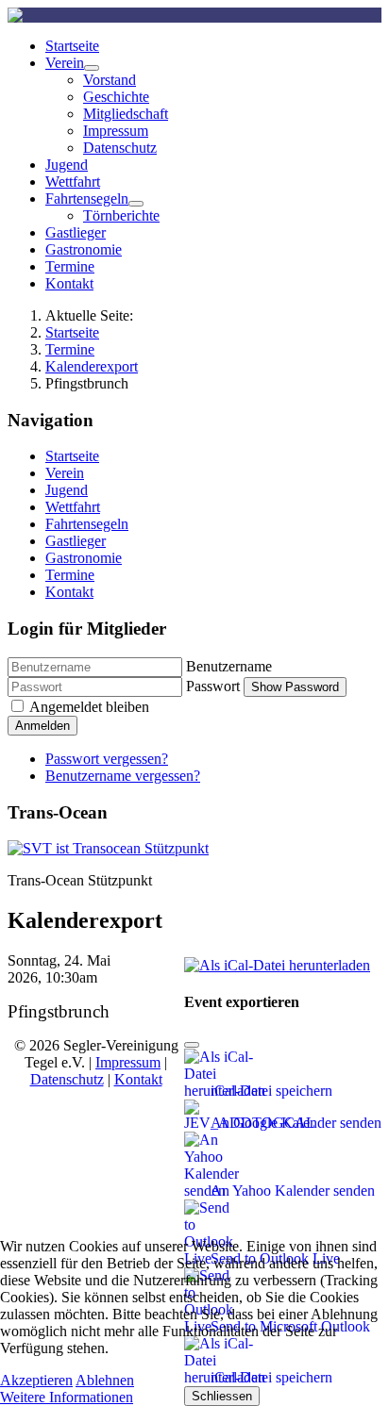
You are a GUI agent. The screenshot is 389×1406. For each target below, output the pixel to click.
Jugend (66, 165)
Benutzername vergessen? (122, 776)
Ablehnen (105, 1380)
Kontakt (69, 283)
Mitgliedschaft (125, 114)
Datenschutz (120, 148)
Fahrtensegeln (86, 198)
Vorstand (109, 80)
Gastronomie (83, 249)
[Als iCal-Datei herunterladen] (277, 960)
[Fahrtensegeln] (136, 204)
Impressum (115, 131)
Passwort (213, 686)
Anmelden (42, 726)
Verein (64, 63)
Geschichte (116, 97)
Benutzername (229, 666)
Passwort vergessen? (106, 759)
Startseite (72, 46)
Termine (69, 266)
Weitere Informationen (66, 1397)
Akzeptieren (36, 1380)
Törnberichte (121, 215)
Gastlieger (75, 232)
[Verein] (91, 68)
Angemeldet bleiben (89, 707)
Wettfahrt (72, 182)
